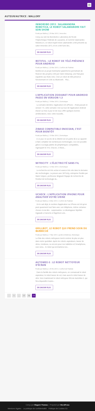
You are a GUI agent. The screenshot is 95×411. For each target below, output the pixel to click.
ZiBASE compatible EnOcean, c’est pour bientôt (59, 130)
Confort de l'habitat (66, 67)
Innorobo (63, 33)
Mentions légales (14, 408)
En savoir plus (44, 52)
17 (24, 295)
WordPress (64, 405)
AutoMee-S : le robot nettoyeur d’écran (58, 264)
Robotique (75, 235)
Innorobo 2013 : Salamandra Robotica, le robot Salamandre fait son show (61, 27)
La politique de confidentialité (35, 408)
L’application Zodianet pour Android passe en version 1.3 (62, 96)
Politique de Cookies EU (58, 408)
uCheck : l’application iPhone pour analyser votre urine (60, 196)
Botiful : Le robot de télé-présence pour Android (60, 62)
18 (29, 295)
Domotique (64, 101)
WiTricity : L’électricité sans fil (57, 163)
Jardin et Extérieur (65, 235)
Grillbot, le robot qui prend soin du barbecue (61, 230)
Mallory (45, 33)
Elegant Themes (41, 405)
